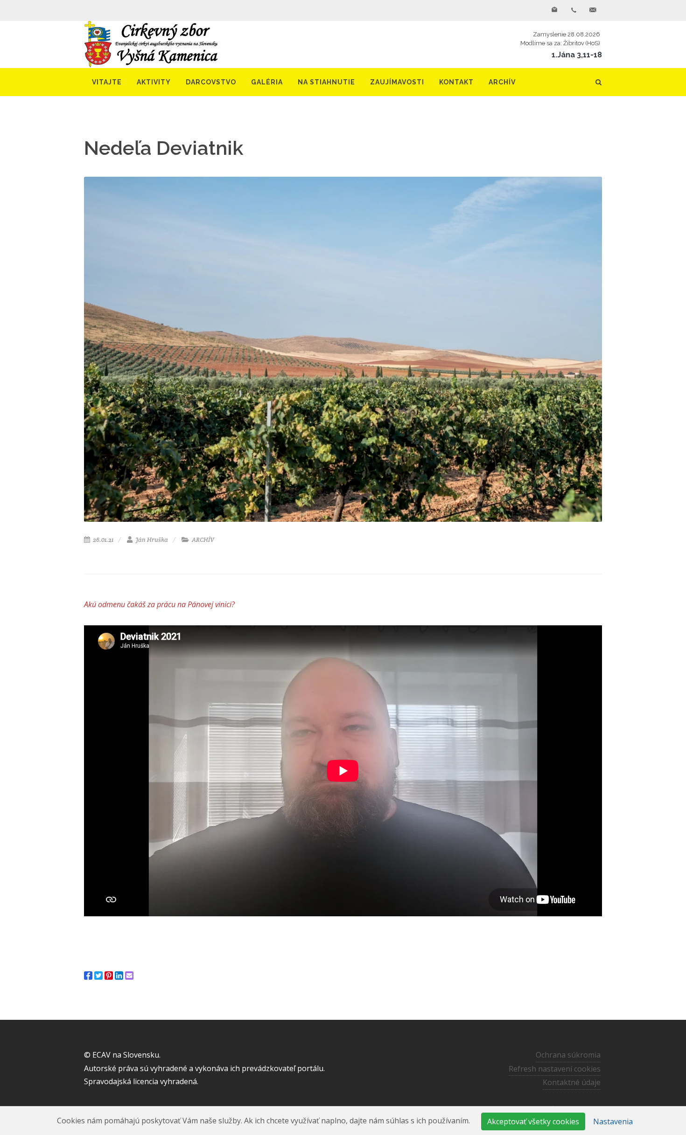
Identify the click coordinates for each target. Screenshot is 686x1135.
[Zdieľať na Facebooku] (88, 975)
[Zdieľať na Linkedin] (119, 975)
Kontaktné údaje (572, 1082)
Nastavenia (613, 1121)
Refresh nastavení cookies (555, 1069)
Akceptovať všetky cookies (533, 1121)
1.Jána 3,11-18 (577, 54)
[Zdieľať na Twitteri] (98, 975)
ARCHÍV (202, 540)
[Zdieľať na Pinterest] (109, 975)
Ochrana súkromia (568, 1055)
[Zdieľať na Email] (129, 975)
